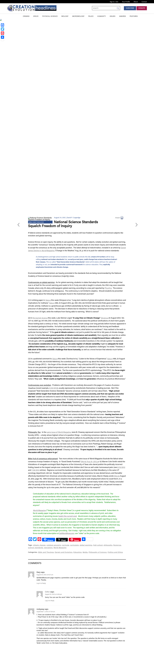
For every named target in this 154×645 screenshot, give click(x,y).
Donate (141, 8)
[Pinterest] (2, 33)
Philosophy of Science (98, 552)
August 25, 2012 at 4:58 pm (53, 594)
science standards (35, 548)
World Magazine (60, 548)
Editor (47, 592)
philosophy (108, 545)
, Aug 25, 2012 (89, 462)
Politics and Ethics (115, 552)
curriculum (74, 545)
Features (134, 16)
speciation (48, 548)
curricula (65, 545)
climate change (39, 545)
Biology (64, 16)
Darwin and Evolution (63, 552)
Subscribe (130, 8)
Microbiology (78, 16)
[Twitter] (2, 29)
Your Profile (126, 2)
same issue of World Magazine (59, 432)
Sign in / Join (114, 2)
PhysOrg (108, 288)
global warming (86, 545)
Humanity (101, 16)
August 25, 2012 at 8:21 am (45, 575)
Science (104, 318)
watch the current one (67, 516)
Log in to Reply (41, 583)
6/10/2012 (121, 467)
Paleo (90, 16)
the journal (40, 318)
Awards (122, 16)
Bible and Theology (36, 222)
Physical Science (50, 16)
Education (77, 552)
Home (17, 16)
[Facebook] (2, 25)
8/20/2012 (53, 388)
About (136, 2)
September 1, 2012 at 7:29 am (46, 611)
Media (85, 552)
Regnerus (117, 545)
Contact (144, 2)
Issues (112, 16)
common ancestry (54, 545)
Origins (26, 16)
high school (98, 545)
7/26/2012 (35, 470)
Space (35, 16)
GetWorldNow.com (66, 533)
